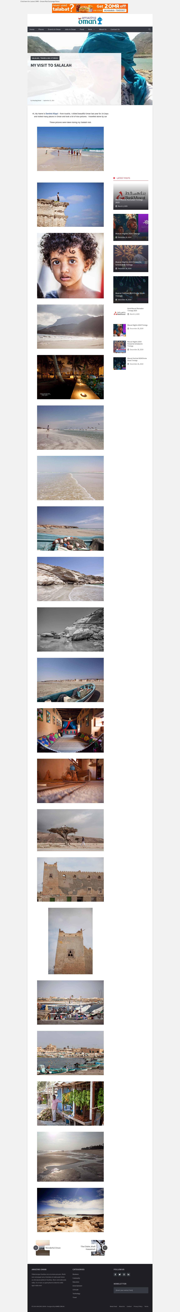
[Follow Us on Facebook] (115, 1274)
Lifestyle (75, 1290)
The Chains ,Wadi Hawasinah (88, 1247)
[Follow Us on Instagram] (124, 1274)
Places (41, 29)
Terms (146, 1306)
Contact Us (115, 29)
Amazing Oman (36, 100)
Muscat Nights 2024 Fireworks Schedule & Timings (128, 263)
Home (32, 29)
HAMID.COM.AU (59, 1306)
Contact (129, 1306)
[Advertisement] (74, 84)
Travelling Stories (49, 58)
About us (122, 1306)
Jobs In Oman (70, 29)
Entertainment (77, 1286)
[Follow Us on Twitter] (119, 1274)
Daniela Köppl (52, 113)
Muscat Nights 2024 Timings (127, 233)
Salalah (35, 58)
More (90, 29)
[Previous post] (36, 1248)
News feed (113, 1306)
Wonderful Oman (53, 1247)
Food (82, 29)
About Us (102, 29)
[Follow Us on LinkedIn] (128, 1274)
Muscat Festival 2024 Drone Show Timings (137, 359)
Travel (75, 1297)
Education (76, 1282)
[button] (149, 29)
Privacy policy (138, 1306)
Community (76, 1278)
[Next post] (105, 1248)
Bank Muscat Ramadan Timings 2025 (135, 309)
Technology (76, 1294)
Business (76, 1274)
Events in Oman (54, 29)
